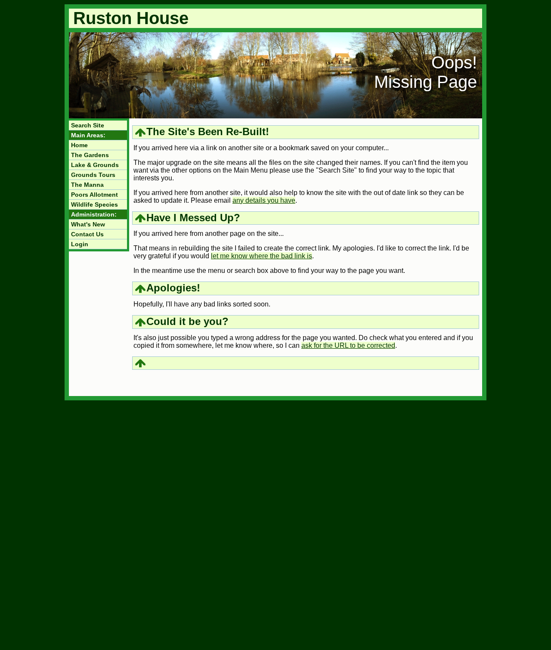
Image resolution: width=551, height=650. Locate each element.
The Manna (87, 184)
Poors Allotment (94, 194)
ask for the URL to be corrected (348, 345)
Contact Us (87, 234)
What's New (88, 224)
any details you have (263, 200)
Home (79, 145)
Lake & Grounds (95, 164)
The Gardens (90, 155)
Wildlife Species (94, 204)
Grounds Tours (93, 174)
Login (79, 244)
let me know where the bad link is (261, 256)
